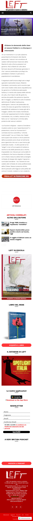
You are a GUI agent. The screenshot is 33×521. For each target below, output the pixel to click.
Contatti (27, 514)
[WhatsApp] (14, 39)
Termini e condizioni (16, 502)
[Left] (16, 5)
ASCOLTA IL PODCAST (16, 463)
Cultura (6, 16)
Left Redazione (5, 33)
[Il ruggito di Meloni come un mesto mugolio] (5, 239)
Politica (14, 27)
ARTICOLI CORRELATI (16, 215)
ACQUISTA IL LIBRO (16, 345)
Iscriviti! (16, 432)
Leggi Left (13, 514)
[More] (19, 39)
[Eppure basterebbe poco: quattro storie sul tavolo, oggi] (5, 231)
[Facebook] (4, 39)
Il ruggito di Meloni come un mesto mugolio (20, 238)
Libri (23, 514)
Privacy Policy (16, 504)
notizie (10, 27)
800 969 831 (15, 496)
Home (2, 16)
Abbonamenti (6, 514)
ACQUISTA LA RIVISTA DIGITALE (16, 298)
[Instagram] (16, 507)
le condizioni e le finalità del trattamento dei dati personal (15, 426)
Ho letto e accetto (15, 426)
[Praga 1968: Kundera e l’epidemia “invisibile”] (5, 224)
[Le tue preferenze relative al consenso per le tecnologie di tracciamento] (25, 518)
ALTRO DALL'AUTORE (16, 218)
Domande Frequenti (16, 516)
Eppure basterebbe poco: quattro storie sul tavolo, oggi (19, 232)
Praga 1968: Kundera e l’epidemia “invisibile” (18, 223)
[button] (2, 13)
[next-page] (5, 245)
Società (18, 27)
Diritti (7, 27)
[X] (9, 39)
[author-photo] (16, 203)
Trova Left (18, 514)
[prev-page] (2, 245)
